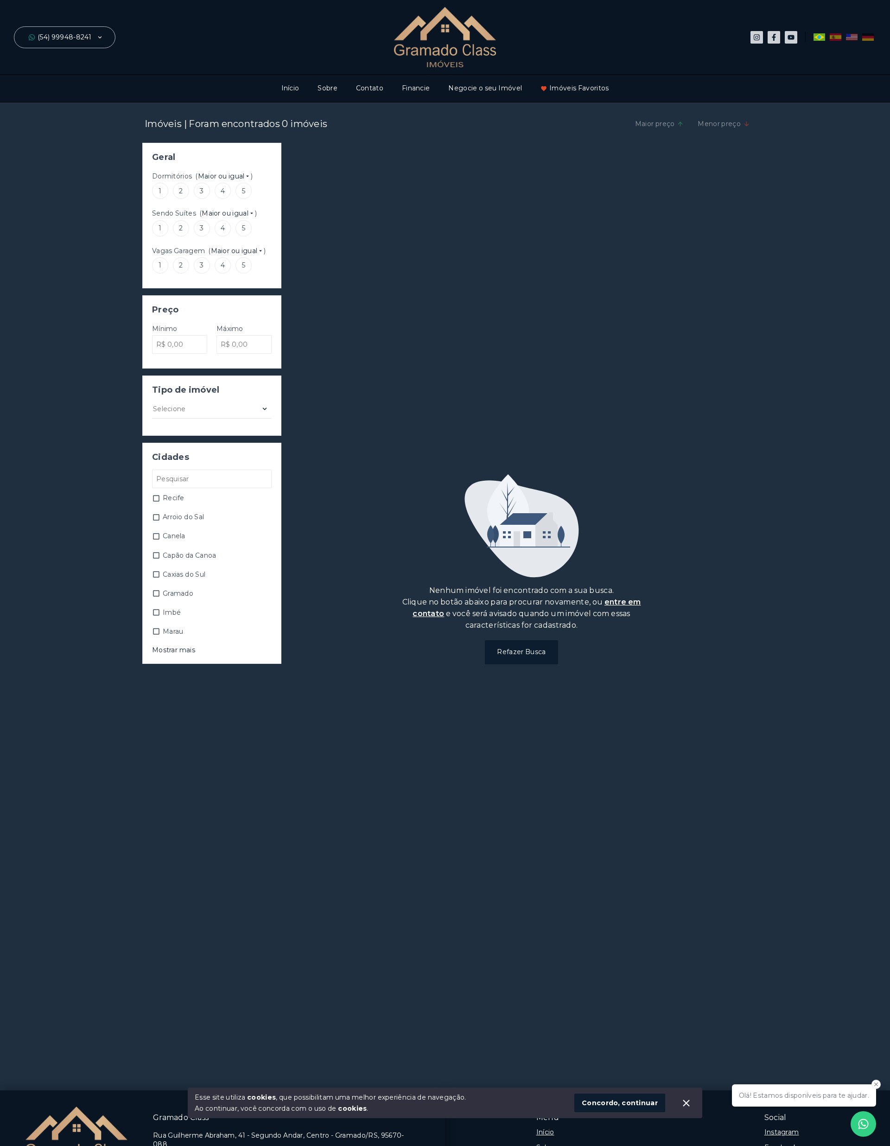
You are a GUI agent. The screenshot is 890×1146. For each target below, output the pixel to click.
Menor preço (719, 124)
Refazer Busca (521, 652)
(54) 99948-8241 (65, 37)
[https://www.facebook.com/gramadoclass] (774, 37)
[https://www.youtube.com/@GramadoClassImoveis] (791, 37)
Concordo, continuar (620, 1103)
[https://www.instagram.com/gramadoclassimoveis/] (756, 37)
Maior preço (655, 124)
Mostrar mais (173, 650)
